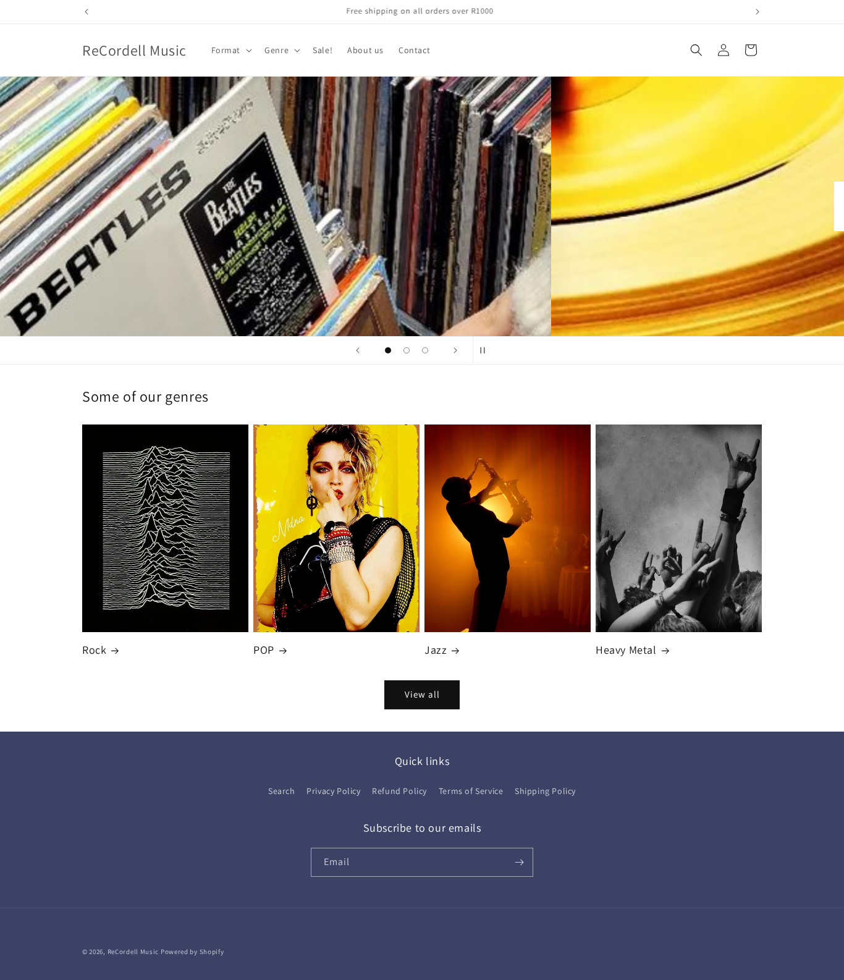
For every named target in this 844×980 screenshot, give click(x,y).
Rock (94, 650)
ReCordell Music (133, 951)
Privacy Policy (333, 790)
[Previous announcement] (86, 11)
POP (263, 650)
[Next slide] (455, 350)
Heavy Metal (626, 650)
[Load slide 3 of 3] (425, 350)
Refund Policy (399, 790)
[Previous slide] (357, 350)
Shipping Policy (545, 790)
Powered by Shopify (192, 951)
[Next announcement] (757, 11)
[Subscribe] (519, 862)
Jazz (435, 650)
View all (422, 694)
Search (281, 790)
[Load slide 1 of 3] (388, 350)
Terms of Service (471, 790)
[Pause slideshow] (486, 350)
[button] (231, 50)
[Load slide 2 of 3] (406, 350)
